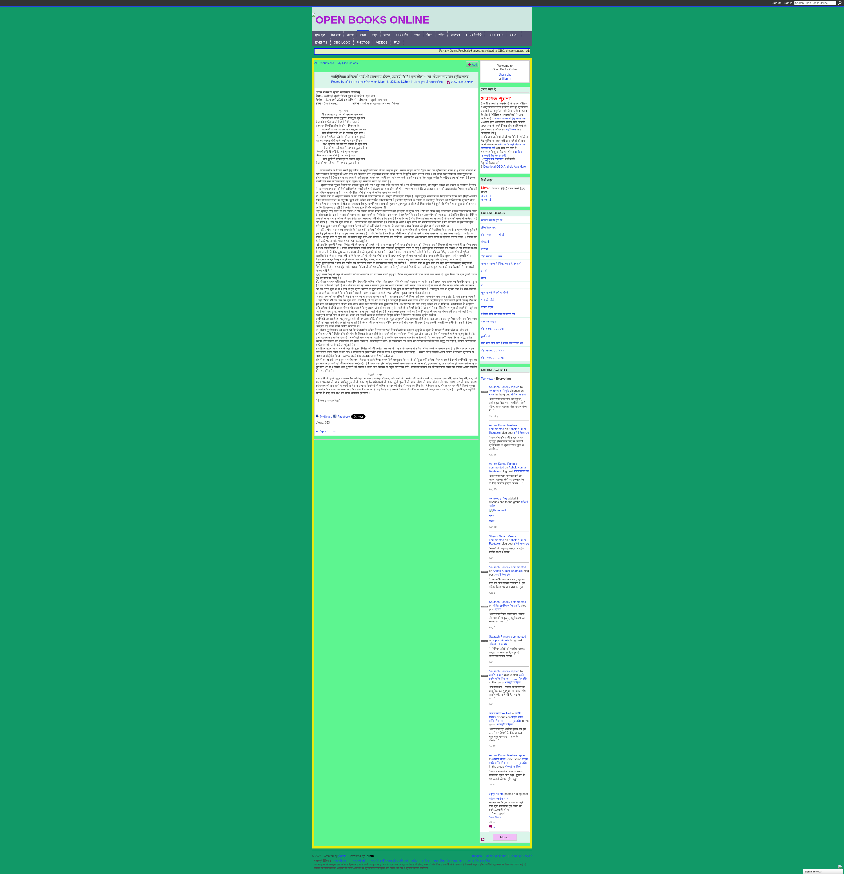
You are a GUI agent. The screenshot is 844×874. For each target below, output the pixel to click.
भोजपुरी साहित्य (512, 682)
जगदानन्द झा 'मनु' (498, 498)
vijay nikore (496, 793)
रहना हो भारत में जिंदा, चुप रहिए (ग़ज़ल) (501, 263)
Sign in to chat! (813, 871)
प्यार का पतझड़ (488, 321)
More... (505, 837)
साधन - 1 (486, 195)
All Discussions (324, 63)
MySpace (326, 416)
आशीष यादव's (496, 675)
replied (515, 387)
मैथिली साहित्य (518, 394)
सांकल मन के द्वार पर (491, 220)
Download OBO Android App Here (504, 166)
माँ (482, 285)
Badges (477, 856)
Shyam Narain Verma (502, 536)
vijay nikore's (501, 640)
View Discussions (462, 82)
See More (495, 817)
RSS (483, 840)
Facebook (344, 416)
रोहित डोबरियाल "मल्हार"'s (506, 605)
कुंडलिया (485, 336)
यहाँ (486, 163)
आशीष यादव (495, 713)
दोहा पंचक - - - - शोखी (492, 234)
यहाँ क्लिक (511, 129)
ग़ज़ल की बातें (358, 860)
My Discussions (347, 63)
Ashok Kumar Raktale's (508, 570)
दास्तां (484, 270)
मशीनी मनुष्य (487, 307)
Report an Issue (496, 856)
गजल (492, 394)
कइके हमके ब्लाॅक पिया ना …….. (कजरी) (508, 676)
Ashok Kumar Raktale (503, 425)
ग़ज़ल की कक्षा (340, 860)
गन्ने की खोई (487, 300)
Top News (487, 378)
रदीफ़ (414, 860)
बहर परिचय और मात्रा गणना (448, 860)
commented (496, 429)
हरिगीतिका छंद (488, 227)
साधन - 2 (486, 199)
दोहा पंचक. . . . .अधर (492, 357)
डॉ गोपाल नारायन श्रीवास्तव (359, 81)
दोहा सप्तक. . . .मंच (491, 256)
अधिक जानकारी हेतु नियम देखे (510, 118)
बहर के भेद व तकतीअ (478, 860)
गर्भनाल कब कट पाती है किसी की (498, 314)
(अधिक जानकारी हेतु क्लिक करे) (502, 153)
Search (840, 3)
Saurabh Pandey (499, 387)
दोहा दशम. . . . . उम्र (492, 328)
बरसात (484, 249)
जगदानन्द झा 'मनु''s (499, 390)
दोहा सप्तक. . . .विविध (492, 350)
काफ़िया (425, 860)
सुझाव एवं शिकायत (493, 159)
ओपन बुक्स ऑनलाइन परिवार (428, 81)
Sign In (788, 3)
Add (474, 64)
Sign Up (776, 3)
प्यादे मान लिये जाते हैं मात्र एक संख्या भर (502, 343)
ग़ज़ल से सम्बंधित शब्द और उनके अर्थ (389, 860)
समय (483, 278)
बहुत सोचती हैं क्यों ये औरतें (494, 292)
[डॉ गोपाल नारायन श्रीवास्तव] (322, 86)
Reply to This (326, 431)
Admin (342, 856)
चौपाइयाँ (485, 241)
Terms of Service (521, 856)
